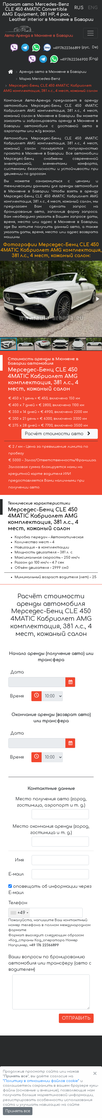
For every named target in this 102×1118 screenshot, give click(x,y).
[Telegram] (25, 47)
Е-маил (16, 874)
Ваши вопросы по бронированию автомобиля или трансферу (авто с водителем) (49, 963)
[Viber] (14, 47)
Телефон (17, 903)
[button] (97, 299)
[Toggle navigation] (90, 33)
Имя (19, 860)
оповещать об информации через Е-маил (50, 889)
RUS (78, 7)
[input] (37, 682)
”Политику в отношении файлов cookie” (41, 1081)
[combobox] (19, 913)
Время (17, 696)
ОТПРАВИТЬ (76, 1018)
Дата (17, 672)
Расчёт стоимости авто (55, 433)
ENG (92, 7)
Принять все (17, 1111)
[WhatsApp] (36, 47)
